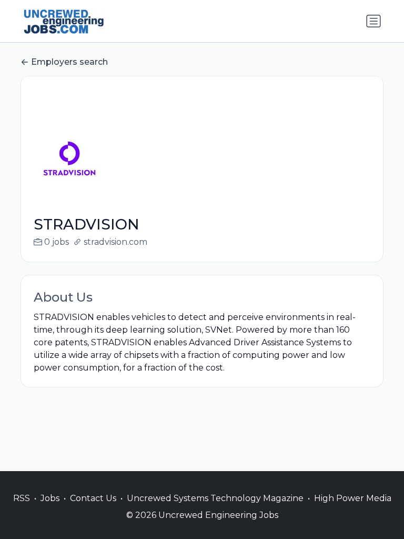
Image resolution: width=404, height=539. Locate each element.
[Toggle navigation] (373, 21)
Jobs (50, 498)
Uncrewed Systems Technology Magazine (215, 498)
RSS (21, 498)
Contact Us (93, 498)
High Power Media (352, 498)
